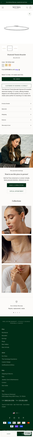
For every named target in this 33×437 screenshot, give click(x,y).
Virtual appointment (16, 191)
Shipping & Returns (7, 373)
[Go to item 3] (15, 48)
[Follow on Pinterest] (23, 418)
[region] (16, 305)
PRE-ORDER (16, 79)
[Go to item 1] (4, 48)
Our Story (4, 356)
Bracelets (4, 335)
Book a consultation (17, 185)
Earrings (4, 338)
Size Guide (5, 385)
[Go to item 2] (9, 48)
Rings (3, 341)
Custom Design (6, 362)
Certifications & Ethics (8, 365)
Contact (4, 382)
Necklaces (5, 332)
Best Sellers (5, 344)
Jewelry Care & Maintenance (10, 379)
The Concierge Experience (9, 359)
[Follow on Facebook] (10, 418)
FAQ (3, 376)
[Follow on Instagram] (14, 418)
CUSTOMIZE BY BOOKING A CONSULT (16, 85)
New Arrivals (5, 347)
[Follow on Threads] (19, 418)
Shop (8, 434)
